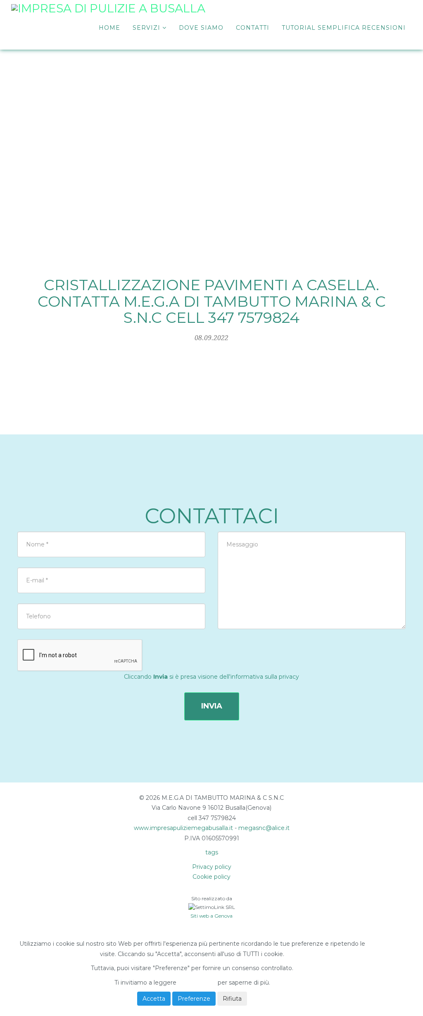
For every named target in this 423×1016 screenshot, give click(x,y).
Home (109, 27)
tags (211, 852)
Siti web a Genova (211, 916)
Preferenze (194, 998)
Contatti (252, 27)
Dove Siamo (201, 27)
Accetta (154, 998)
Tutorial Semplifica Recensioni (344, 27)
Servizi (147, 27)
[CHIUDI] (39, 929)
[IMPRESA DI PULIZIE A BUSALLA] (108, 14)
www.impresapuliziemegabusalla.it (183, 828)
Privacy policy (211, 867)
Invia (211, 706)
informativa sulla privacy (265, 676)
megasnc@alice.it (264, 828)
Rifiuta (232, 998)
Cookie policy (211, 876)
